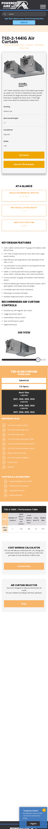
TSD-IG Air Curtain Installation (18, 458)
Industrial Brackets (15, 495)
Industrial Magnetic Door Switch (20, 481)
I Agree (33, 823)
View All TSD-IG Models (24, 164)
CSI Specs (24, 386)
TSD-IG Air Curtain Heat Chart (18, 430)
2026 (21, 399)
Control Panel (12, 462)
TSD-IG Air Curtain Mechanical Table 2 (21, 444)
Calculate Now (24, 566)
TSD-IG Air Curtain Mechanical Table (20, 439)
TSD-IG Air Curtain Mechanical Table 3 (21, 448)
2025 (26, 399)
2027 (15, 399)
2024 (32, 399)
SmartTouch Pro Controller (19, 486)
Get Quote (24, 155)
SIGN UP (24, 22)
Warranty (10, 467)
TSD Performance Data (15, 434)
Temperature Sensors (17, 490)
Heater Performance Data (16, 453)
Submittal (24, 380)
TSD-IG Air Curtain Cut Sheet (17, 425)
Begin (24, 604)
